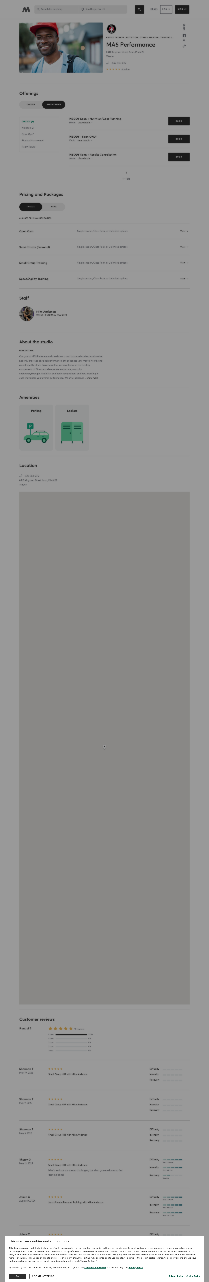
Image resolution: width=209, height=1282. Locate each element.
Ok (17, 1276)
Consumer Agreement (95, 1268)
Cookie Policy (193, 1276)
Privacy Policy (136, 1268)
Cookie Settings (43, 1276)
